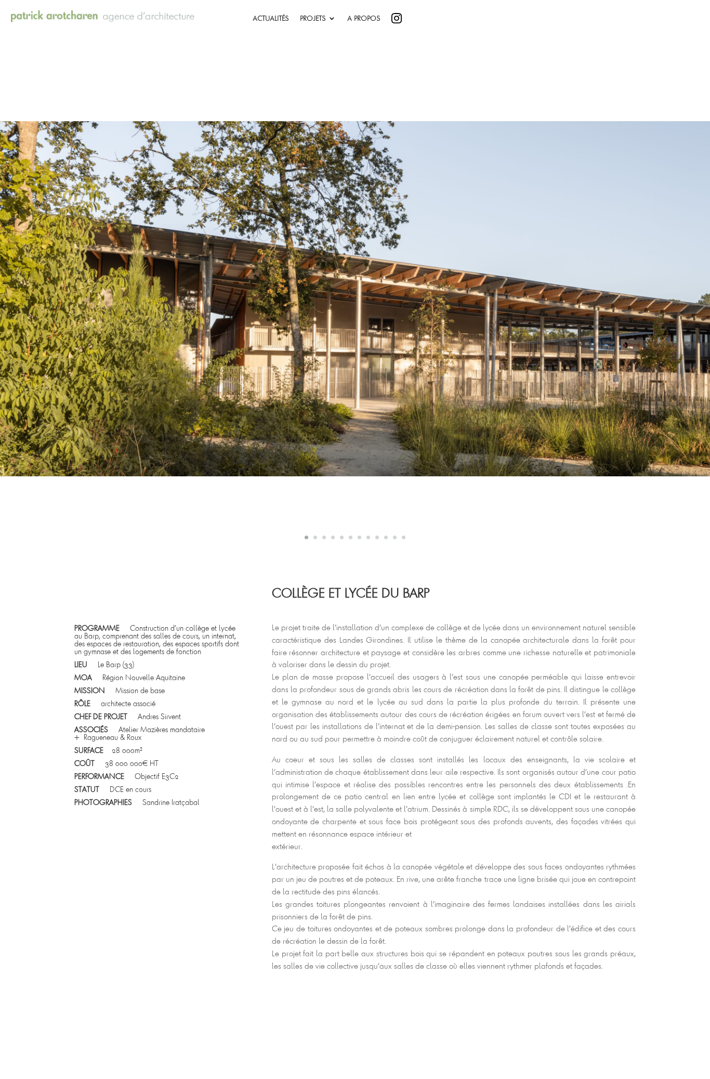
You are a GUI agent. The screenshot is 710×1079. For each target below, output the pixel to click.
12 (403, 537)
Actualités (270, 19)
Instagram (423, 20)
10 (386, 537)
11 (395, 537)
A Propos (363, 19)
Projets (312, 19)
